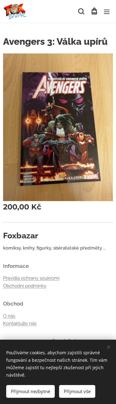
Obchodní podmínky (24, 286)
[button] (81, 11)
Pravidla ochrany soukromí (31, 278)
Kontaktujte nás (20, 323)
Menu (107, 11)
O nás (9, 316)
